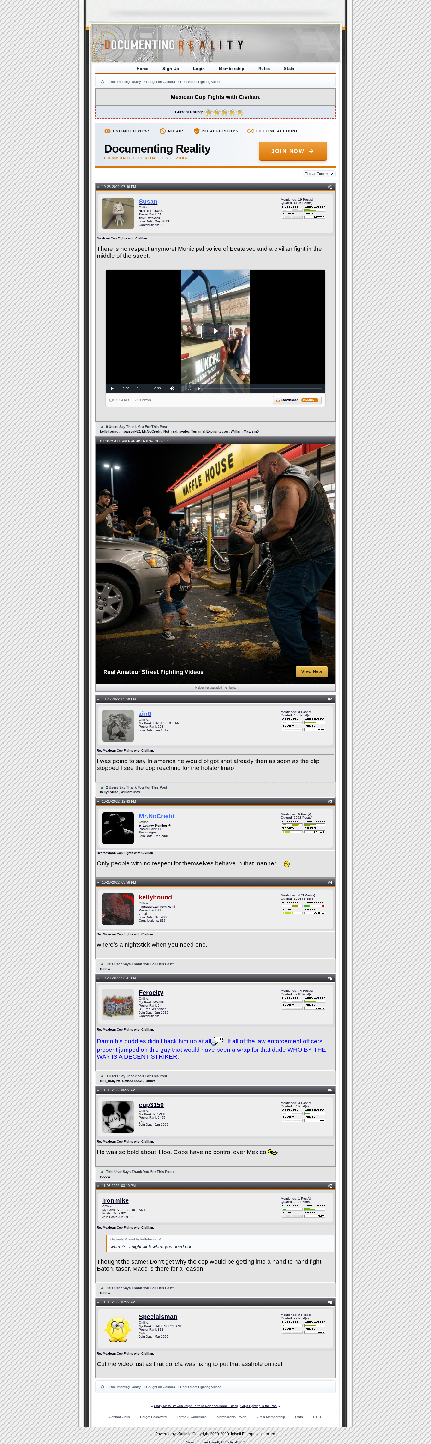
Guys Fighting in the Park (258, 1406)
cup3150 (151, 1104)
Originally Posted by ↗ (135, 1239)
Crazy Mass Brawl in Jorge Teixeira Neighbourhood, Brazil (196, 1406)
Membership (232, 68)
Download (299, 400)
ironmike (115, 1200)
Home (143, 68)
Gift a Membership (271, 1417)
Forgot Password (153, 1417)
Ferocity (151, 992)
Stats (289, 68)
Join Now (287, 151)
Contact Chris (119, 1417)
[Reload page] (102, 81)
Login (199, 68)
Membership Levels (232, 1417)
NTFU (317, 1417)
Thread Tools (316, 174)
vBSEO (239, 1442)
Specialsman (158, 1316)
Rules (264, 68)
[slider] (260, 388)
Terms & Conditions (192, 1417)
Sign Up (170, 68)
